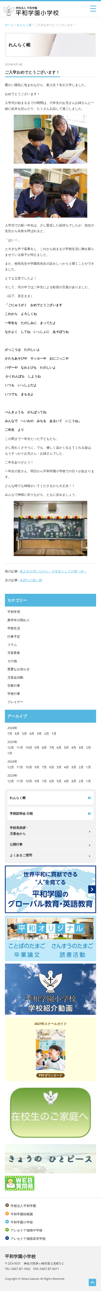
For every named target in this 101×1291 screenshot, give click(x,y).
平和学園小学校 (19, 1222)
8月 (44, 747)
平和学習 (13, 611)
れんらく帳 (24, 25)
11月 (19, 747)
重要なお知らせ (18, 669)
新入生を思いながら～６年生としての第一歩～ (53, 571)
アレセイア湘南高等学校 (25, 1238)
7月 (9, 733)
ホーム (9, 25)
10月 (28, 747)
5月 (24, 733)
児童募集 (13, 652)
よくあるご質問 (21, 855)
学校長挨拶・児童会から (19, 830)
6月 (17, 733)
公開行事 (16, 844)
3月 (39, 733)
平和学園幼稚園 (19, 1214)
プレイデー (15, 702)
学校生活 (13, 628)
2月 (46, 733)
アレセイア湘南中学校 (23, 1230)
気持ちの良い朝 (31, 580)
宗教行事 (13, 685)
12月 (10, 747)
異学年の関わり (18, 620)
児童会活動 (15, 677)
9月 (37, 747)
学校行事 (13, 693)
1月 (53, 733)
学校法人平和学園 (20, 1206)
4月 (31, 733)
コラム (12, 644)
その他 (12, 661)
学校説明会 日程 (21, 813)
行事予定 (13, 636)
